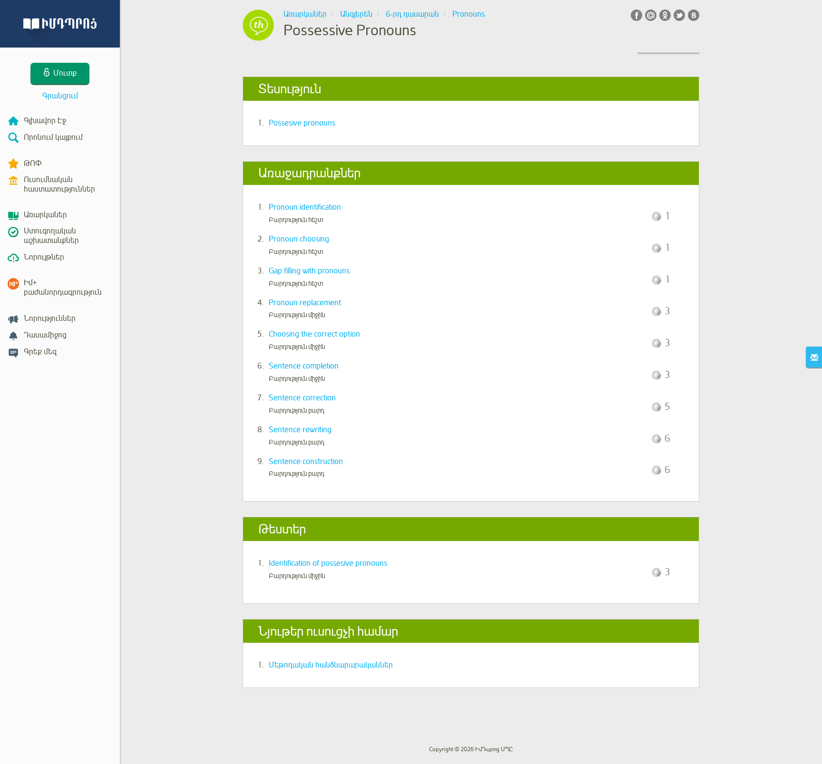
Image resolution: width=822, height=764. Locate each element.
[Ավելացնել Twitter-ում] (679, 15)
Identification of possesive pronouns (328, 563)
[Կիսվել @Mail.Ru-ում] (650, 15)
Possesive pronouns (302, 123)
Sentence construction (306, 461)
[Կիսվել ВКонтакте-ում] (693, 15)
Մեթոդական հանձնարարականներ (331, 665)
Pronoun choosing (299, 239)
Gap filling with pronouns (309, 271)
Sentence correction (302, 398)
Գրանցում (60, 96)
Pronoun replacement (305, 303)
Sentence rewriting (300, 430)
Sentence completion (304, 366)
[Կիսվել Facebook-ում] (636, 15)
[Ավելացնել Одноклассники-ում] (665, 15)
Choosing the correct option (314, 334)
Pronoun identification (305, 207)
